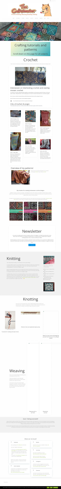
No (51, 487)
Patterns (23, 18)
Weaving (41, 18)
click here (36, 171)
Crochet (31, 18)
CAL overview (18, 18)
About (48, 18)
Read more (55, 487)
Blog (45, 18)
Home (13, 18)
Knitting (27, 18)
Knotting (36, 18)
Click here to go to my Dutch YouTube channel (29, 277)
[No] (59, 487)
